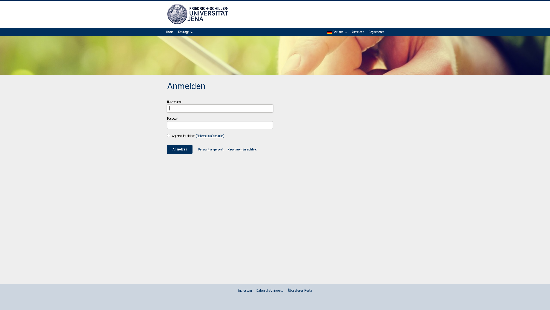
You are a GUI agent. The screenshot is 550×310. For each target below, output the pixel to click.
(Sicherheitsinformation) (210, 136)
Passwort (172, 118)
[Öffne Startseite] (197, 14)
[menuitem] (170, 31)
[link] (170, 31)
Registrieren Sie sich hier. (242, 149)
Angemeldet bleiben (198, 136)
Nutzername (174, 102)
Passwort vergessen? (211, 149)
